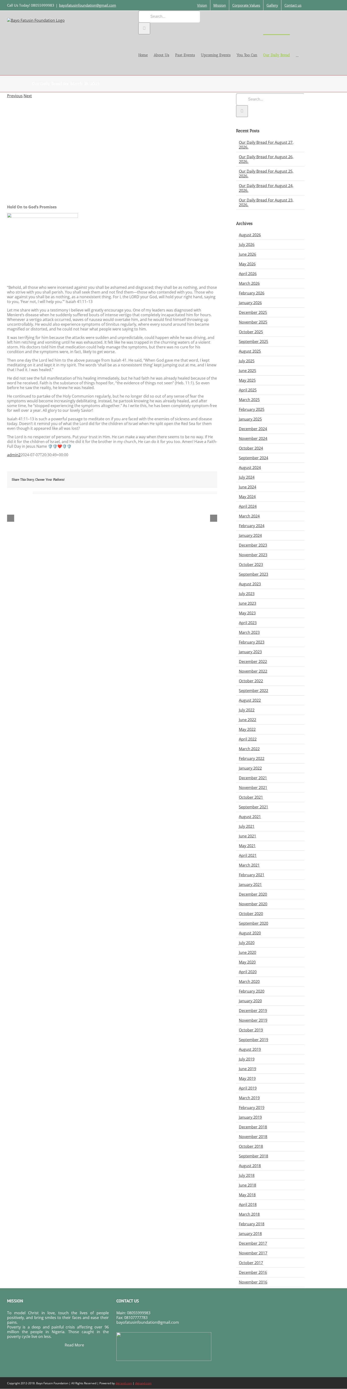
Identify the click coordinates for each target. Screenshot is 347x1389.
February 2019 (251, 1107)
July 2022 (246, 710)
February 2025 (251, 409)
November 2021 (253, 787)
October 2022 (251, 681)
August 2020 (250, 933)
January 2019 (250, 1117)
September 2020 (253, 923)
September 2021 (253, 807)
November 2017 (253, 1253)
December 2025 (253, 312)
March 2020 (249, 981)
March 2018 (249, 1214)
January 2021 (250, 884)
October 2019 (251, 1030)
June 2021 (247, 836)
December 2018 (253, 1127)
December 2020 (253, 894)
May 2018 (247, 1194)
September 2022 (253, 690)
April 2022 (248, 739)
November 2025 (253, 322)
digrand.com (123, 1383)
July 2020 (246, 942)
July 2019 (246, 1059)
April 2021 (248, 855)
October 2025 (251, 331)
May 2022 (247, 729)
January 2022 (250, 768)
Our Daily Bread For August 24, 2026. (266, 188)
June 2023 (247, 603)
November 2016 (253, 1282)
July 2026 (246, 244)
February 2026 (251, 293)
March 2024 (249, 516)
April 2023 (248, 622)
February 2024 (251, 525)
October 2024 (251, 448)
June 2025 (247, 370)
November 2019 (253, 1020)
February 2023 (251, 642)
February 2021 (251, 874)
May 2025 (247, 380)
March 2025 (249, 399)
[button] (297, 54)
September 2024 (253, 457)
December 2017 (253, 1243)
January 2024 (250, 535)
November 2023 (253, 554)
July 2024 (246, 477)
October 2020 (251, 913)
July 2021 (246, 826)
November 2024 (253, 438)
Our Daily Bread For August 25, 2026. (266, 174)
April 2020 (248, 971)
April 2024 (248, 506)
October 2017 (251, 1262)
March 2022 (249, 748)
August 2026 (250, 234)
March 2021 (249, 865)
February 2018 (251, 1224)
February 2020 (251, 991)
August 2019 (250, 1049)
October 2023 (251, 564)
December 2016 (253, 1272)
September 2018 (253, 1156)
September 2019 (253, 1039)
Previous (15, 95)
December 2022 (253, 661)
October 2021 (251, 797)
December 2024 (253, 428)
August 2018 (250, 1165)
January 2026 (250, 302)
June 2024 (247, 487)
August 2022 (250, 700)
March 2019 (249, 1097)
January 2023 (250, 651)
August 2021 (250, 816)
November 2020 (253, 904)
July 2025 (246, 361)
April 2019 (248, 1088)
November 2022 (253, 671)
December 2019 (253, 1010)
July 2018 (246, 1175)
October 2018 (251, 1146)
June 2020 (247, 952)
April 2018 (248, 1204)
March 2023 (249, 632)
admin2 (14, 454)
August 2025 (250, 351)
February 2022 (251, 758)
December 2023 (253, 545)
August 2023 (250, 584)
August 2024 (250, 467)
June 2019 (247, 1068)
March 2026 (249, 283)
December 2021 (253, 777)
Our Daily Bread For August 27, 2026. (266, 145)
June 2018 (247, 1185)
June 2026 (247, 254)
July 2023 (246, 593)
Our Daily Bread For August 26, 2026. (266, 159)
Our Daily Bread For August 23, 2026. (266, 202)
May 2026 (247, 264)
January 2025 (250, 419)
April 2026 (248, 273)
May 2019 (247, 1078)
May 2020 (247, 962)
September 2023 (253, 574)
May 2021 (247, 845)
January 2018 (250, 1233)
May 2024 (247, 496)
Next (28, 95)
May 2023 (247, 613)
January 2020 (250, 1000)
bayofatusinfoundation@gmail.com (87, 5)
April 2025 (248, 390)
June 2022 (247, 719)
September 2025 (253, 341)
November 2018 (253, 1136)
